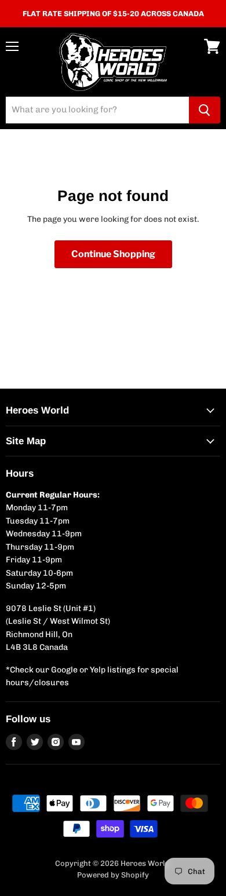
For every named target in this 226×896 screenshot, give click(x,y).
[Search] (204, 110)
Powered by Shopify (113, 875)
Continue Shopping (113, 253)
